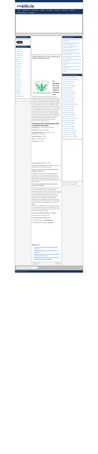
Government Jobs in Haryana (68, 102)
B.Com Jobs (19, 67)
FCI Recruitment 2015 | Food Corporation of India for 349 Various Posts (46, 57)
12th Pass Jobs (20, 51)
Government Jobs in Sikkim (68, 124)
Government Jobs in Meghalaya (69, 114)
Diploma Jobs (19, 53)
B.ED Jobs (19, 69)
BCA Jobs (18, 59)
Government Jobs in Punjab (68, 110)
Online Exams (31, 12)
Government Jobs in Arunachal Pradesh (70, 79)
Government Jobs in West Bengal (69, 134)
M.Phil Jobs (19, 82)
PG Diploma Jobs (20, 96)
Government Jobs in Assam (68, 81)
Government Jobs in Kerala (68, 108)
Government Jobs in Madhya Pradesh (70, 118)
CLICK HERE (51, 222)
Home (18, 10)
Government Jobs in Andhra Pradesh (70, 77)
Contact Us (26, 271)
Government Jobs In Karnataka (69, 91)
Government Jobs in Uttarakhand (69, 132)
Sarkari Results (49, 10)
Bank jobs (42, 10)
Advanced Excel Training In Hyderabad (70, 182)
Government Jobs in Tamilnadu (69, 97)
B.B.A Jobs (19, 65)
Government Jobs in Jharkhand (69, 106)
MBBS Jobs (19, 92)
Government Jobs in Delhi (68, 87)
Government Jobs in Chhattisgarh (69, 85)
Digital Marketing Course (22, 12)
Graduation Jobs (20, 55)
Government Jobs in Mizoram (68, 116)
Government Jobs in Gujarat (68, 100)
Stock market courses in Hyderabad (70, 184)
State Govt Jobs (25, 10)
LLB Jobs (18, 77)
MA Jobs (18, 88)
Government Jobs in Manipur (68, 112)
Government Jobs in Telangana (69, 126)
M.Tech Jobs (19, 86)
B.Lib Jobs (19, 71)
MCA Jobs (19, 94)
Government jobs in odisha (68, 95)
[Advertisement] (48, 23)
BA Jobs (18, 73)
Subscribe (19, 42)
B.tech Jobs (19, 57)
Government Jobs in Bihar (68, 83)
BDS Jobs (19, 75)
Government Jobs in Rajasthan (69, 122)
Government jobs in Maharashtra (69, 93)
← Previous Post (35, 263)
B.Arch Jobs (19, 63)
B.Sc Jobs (19, 61)
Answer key (72, 10)
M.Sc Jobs (19, 84)
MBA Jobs (19, 90)
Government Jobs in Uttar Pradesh (69, 130)
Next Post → (58, 263)
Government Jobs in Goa (68, 89)
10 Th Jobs (19, 49)
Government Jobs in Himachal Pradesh (70, 104)
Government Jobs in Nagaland (69, 120)
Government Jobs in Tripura (68, 128)
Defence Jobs (65, 10)
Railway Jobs (57, 10)
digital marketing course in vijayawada (70, 136)
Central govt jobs (34, 10)
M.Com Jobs (19, 79)
